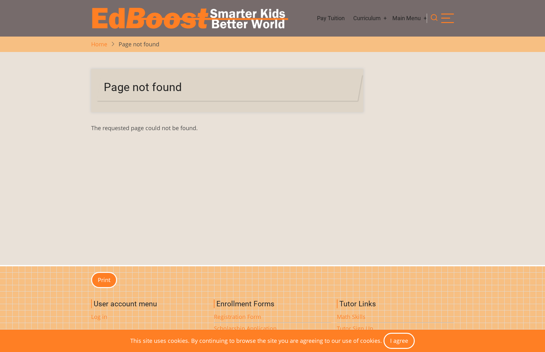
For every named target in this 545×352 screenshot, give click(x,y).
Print (104, 280)
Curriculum (367, 18)
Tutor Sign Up (355, 328)
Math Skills (351, 316)
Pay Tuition (331, 18)
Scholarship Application (245, 328)
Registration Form (237, 316)
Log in (99, 316)
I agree (399, 340)
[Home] (189, 18)
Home (99, 44)
